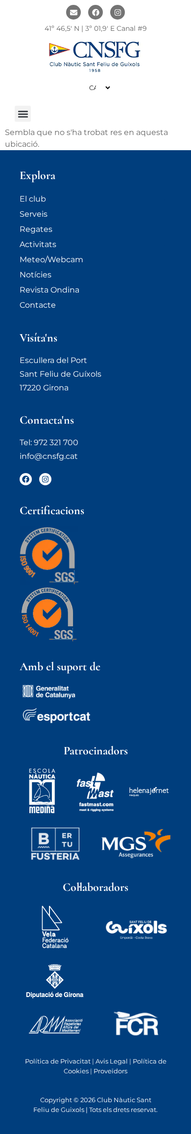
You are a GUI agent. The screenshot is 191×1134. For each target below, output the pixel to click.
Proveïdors (110, 1071)
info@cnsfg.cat (49, 456)
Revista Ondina (49, 290)
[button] (23, 114)
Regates (36, 229)
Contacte (38, 305)
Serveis (34, 214)
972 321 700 (56, 442)
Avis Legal (112, 1061)
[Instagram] (117, 12)
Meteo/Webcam (51, 259)
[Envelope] (73, 12)
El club (33, 199)
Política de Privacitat (58, 1061)
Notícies (35, 274)
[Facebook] (95, 12)
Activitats (38, 244)
